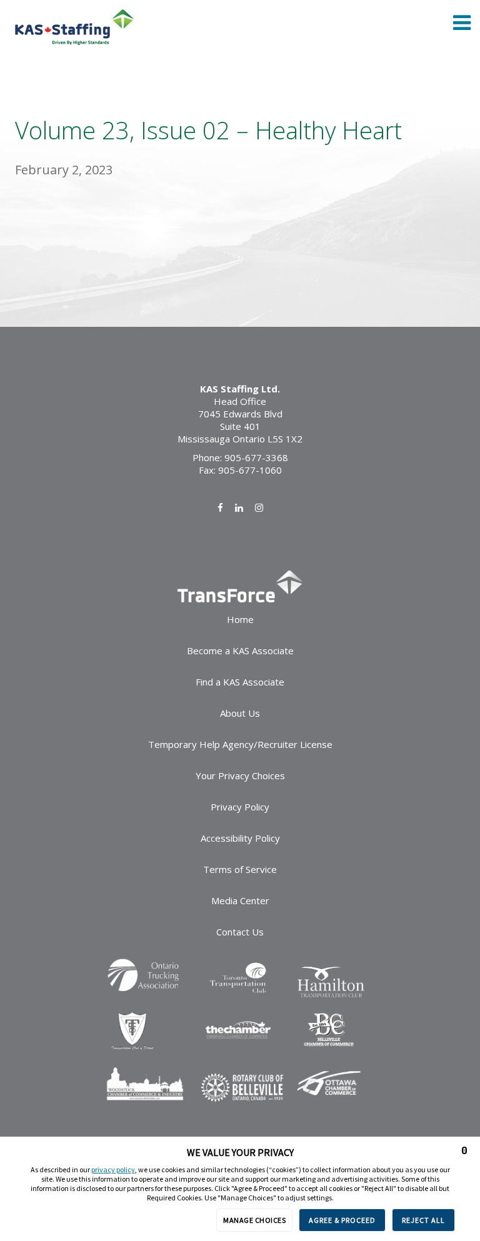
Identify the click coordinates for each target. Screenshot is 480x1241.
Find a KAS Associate (240, 681)
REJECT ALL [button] (423, 1220)
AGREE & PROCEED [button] (342, 1220)
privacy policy (113, 1169)
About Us (240, 713)
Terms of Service (240, 869)
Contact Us (240, 931)
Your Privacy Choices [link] (240, 775)
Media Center (240, 900)
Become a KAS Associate (240, 650)
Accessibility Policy (240, 838)
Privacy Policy (240, 806)
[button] (464, 1150)
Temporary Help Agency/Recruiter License (240, 744)
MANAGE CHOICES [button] (254, 1220)
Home (240, 619)
